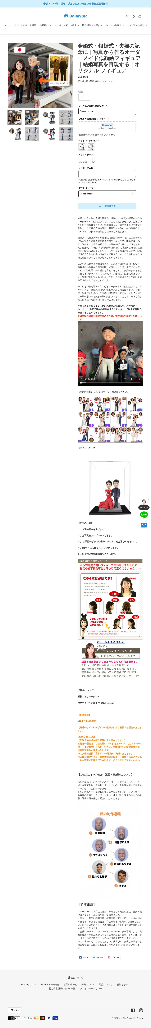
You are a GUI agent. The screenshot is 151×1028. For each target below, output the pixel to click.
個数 (80, 91)
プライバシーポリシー (91, 988)
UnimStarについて (28, 984)
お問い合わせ (70, 984)
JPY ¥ (14, 1010)
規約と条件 (122, 984)
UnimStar (122, 1018)
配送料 (81, 81)
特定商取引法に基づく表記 (62, 988)
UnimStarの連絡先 (50, 984)
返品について (105, 984)
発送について (88, 984)
